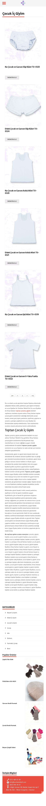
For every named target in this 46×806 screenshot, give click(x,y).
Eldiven (9, 638)
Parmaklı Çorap (12, 643)
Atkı (8, 633)
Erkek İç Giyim (11, 618)
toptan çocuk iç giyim (23, 411)
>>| (32, 396)
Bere (8, 648)
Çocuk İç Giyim (12, 623)
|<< (12, 396)
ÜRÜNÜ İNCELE (12, 77)
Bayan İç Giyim (12, 613)
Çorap (9, 628)
